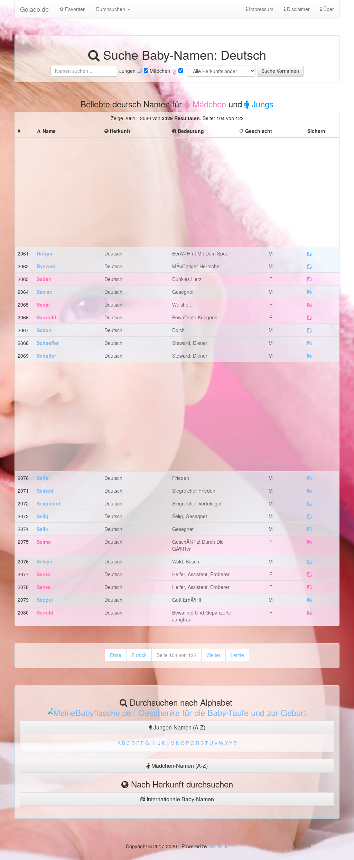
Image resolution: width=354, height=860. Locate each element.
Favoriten (75, 9)
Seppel (45, 599)
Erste (115, 654)
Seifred (45, 490)
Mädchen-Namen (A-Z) (179, 766)
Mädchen (208, 104)
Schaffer (46, 355)
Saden (44, 279)
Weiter (213, 654)
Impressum (260, 9)
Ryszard (46, 266)
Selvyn (45, 561)
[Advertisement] (177, 189)
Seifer (43, 477)
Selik (42, 528)
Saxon (44, 330)
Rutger (45, 253)
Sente (43, 586)
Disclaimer (298, 9)
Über (328, 9)
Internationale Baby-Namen (179, 799)
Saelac (44, 291)
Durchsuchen (111, 9)
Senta (43, 574)
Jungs (261, 104)
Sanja (43, 304)
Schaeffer (48, 342)
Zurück (139, 654)
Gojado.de (34, 8)
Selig (42, 516)
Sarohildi (47, 317)
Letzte (237, 654)
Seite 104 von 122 (176, 654)
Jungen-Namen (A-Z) (178, 727)
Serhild (45, 612)
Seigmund (48, 503)
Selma (44, 541)
